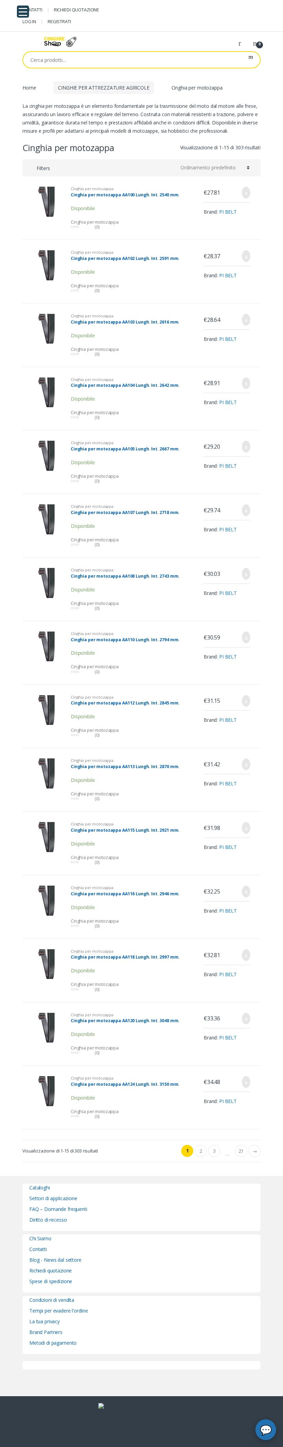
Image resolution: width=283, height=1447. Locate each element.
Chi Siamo (40, 1238)
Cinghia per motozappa (92, 188)
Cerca (251, 60)
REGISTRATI (59, 21)
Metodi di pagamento (53, 1342)
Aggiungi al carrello (244, 192)
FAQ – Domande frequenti (58, 1209)
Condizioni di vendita (51, 1300)
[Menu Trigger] (23, 12)
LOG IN (29, 21)
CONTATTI (32, 10)
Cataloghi (39, 1187)
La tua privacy (44, 1321)
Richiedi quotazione (50, 1270)
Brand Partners (45, 1332)
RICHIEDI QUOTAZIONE (76, 10)
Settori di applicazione (53, 1198)
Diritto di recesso (48, 1219)
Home (29, 87)
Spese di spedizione (50, 1281)
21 (241, 1151)
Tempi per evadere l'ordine (58, 1310)
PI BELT (228, 211)
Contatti (38, 1249)
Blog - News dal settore (55, 1260)
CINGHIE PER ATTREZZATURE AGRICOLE (103, 87)
